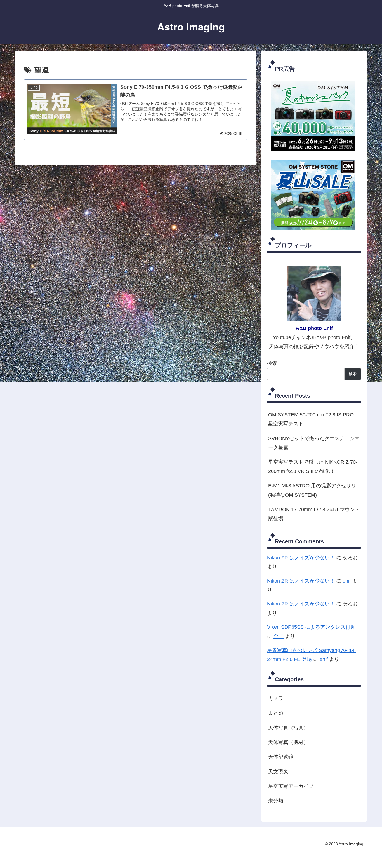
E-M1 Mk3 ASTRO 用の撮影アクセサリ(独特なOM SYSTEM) (312, 490)
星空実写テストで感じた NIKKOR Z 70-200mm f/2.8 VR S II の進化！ (312, 466)
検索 (272, 363)
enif (347, 581)
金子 (278, 636)
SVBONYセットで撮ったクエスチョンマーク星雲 (314, 443)
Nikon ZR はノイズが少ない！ (301, 557)
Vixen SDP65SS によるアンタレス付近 (311, 627)
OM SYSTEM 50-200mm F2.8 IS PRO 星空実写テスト (311, 419)
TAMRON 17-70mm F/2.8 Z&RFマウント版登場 (314, 514)
